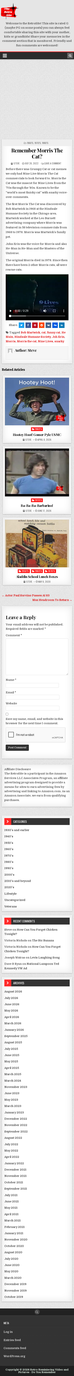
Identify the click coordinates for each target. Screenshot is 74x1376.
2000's (9, 874)
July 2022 (11, 1144)
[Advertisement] (37, 98)
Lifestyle (10, 893)
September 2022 (16, 1131)
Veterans (10, 906)
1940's (8, 836)
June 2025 (11, 1055)
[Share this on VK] (48, 325)
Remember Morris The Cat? (37, 153)
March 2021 (12, 1220)
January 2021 (13, 1233)
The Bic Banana (43, 940)
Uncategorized (14, 900)
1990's (8, 868)
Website (11, 703)
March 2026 (12, 1023)
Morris (11, 341)
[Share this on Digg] (55, 325)
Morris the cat (27, 341)
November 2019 (15, 1290)
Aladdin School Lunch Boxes (37, 576)
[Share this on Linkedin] (62, 325)
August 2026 (13, 991)
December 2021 (15, 1169)
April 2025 (11, 1067)
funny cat (53, 332)
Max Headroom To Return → (52, 599)
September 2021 (15, 1188)
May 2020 (11, 1271)
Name (11, 679)
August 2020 (13, 1252)
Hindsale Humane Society (32, 336)
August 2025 (13, 1042)
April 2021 (11, 1214)
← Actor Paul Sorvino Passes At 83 (26, 595)
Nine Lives (45, 341)
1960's (30, 143)
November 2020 (15, 1239)
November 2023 (15, 1087)
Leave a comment (52, 163)
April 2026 (11, 1017)
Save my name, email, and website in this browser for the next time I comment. (34, 721)
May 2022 (11, 1150)
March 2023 (12, 1106)
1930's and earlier (16, 830)
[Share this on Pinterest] (35, 325)
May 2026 (11, 1010)
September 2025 (15, 1036)
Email (11, 692)
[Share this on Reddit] (41, 325)
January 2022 (14, 1163)
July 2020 (11, 1258)
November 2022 (15, 1125)
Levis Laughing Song (45, 957)
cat (43, 332)
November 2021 (15, 1175)
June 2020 (12, 1265)
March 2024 (12, 1080)
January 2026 (14, 1029)
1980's (45, 143)
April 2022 (11, 1156)
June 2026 (11, 1004)
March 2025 (12, 1074)
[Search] (70, 55)
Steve (17, 163)
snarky (59, 341)
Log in (8, 1331)
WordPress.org (14, 1356)
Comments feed (15, 1348)
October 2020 (14, 1246)
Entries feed (12, 1340)
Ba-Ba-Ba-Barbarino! (37, 505)
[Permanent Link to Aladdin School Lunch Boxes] (37, 544)
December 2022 (15, 1118)
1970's (38, 143)
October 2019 (13, 1296)
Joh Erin (58, 336)
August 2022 (13, 1137)
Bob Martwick (30, 332)
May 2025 (11, 1061)
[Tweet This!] (21, 325)
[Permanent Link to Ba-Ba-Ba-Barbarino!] (37, 472)
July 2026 (11, 998)
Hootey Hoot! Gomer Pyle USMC (37, 434)
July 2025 (11, 1048)
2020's (9, 887)
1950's (25, 571)
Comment (14, 635)
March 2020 (13, 1277)
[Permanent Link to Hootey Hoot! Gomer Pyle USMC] (37, 402)
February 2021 (14, 1227)
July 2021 (11, 1195)
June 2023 (11, 1093)
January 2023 (14, 1112)
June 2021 (11, 1201)
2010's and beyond (17, 881)
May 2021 (11, 1207)
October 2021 (13, 1182)
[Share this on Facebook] (28, 325)
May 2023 (11, 1099)
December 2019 (15, 1284)
